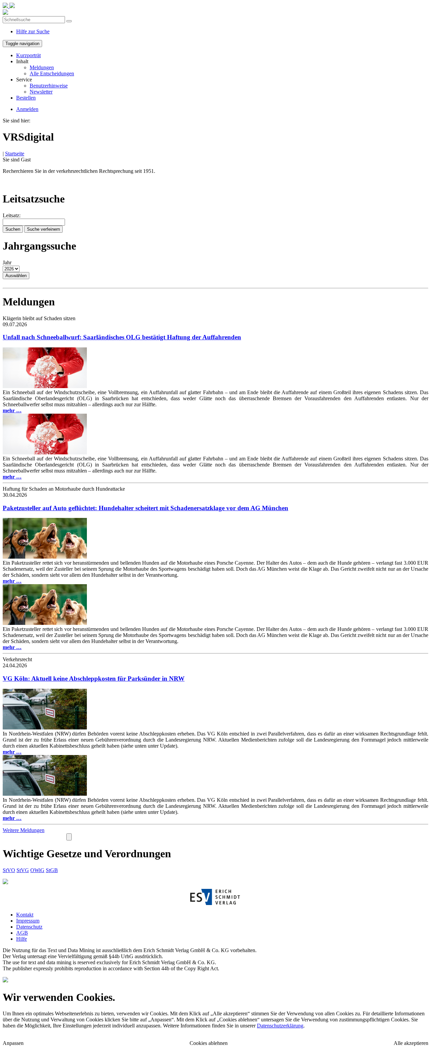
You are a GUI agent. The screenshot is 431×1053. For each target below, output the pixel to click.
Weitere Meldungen (23, 830)
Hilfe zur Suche (32, 31)
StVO (9, 870)
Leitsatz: (12, 215)
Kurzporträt (28, 55)
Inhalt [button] (22, 61)
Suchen (12, 229)
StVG (22, 870)
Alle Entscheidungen (52, 73)
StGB (52, 870)
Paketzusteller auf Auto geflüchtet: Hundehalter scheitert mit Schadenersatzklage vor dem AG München (145, 508)
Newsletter (41, 92)
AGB (22, 933)
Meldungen (42, 67)
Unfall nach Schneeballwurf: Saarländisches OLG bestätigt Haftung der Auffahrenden (122, 337)
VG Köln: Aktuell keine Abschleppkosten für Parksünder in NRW (94, 678)
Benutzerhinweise (49, 85)
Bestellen (26, 98)
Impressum (27, 921)
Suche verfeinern (43, 229)
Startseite (14, 153)
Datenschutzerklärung (280, 1025)
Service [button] (24, 79)
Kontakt (24, 914)
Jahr (7, 262)
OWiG (37, 870)
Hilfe (21, 939)
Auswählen (16, 275)
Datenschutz (29, 927)
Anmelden (27, 109)
